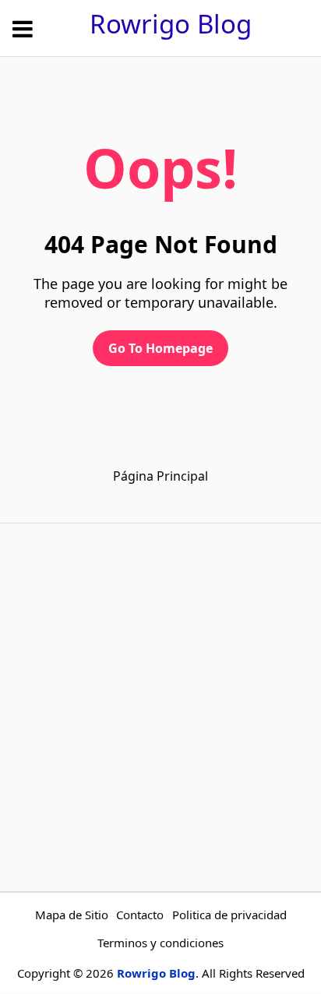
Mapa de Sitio (71, 914)
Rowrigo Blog (171, 23)
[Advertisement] (160, 707)
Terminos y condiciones (160, 942)
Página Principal (160, 476)
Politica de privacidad (229, 914)
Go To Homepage (160, 348)
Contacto (140, 914)
